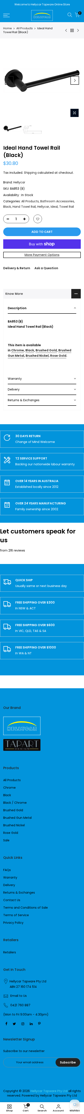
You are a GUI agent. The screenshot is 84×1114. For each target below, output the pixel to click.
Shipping (30, 173)
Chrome (17, 350)
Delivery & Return (16, 268)
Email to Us (18, 996)
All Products (24, 28)
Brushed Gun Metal (17, 818)
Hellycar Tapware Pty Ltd (27, 981)
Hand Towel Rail (24, 206)
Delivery (9, 885)
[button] (42, 308)
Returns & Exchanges (19, 892)
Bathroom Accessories (57, 201)
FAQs (7, 870)
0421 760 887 (20, 1005)
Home (7, 28)
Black (7, 206)
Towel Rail (66, 206)
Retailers (9, 952)
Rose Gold (58, 355)
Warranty (10, 877)
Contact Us (11, 900)
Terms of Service (16, 915)
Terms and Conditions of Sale (25, 907)
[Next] (74, 80)
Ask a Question (46, 268)
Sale (6, 840)
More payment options (42, 255)
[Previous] (9, 80)
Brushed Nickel (37, 355)
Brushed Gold (46, 350)
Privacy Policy (13, 922)
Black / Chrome (15, 803)
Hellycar (19, 182)
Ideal (54, 206)
